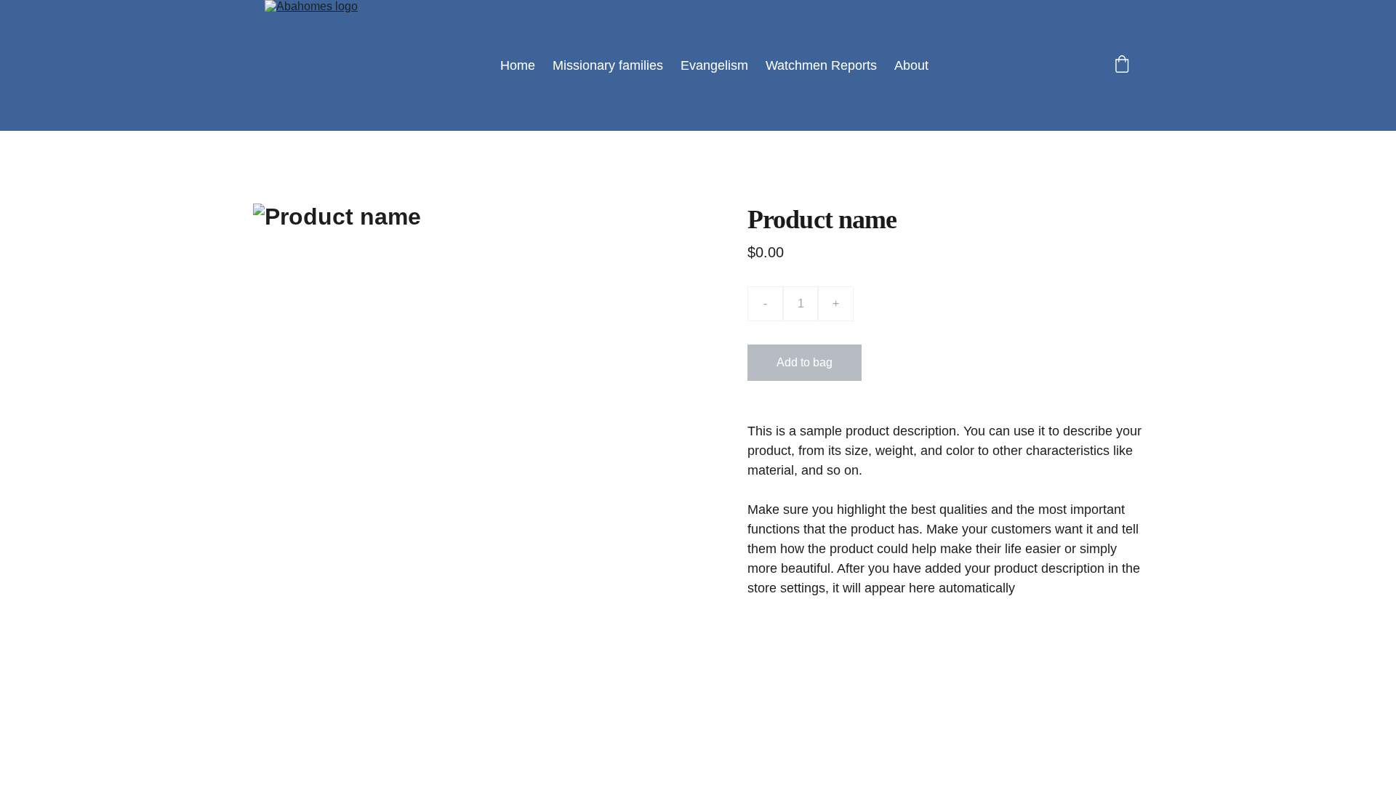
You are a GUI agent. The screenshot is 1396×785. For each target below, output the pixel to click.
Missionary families (608, 65)
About (911, 65)
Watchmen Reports (821, 65)
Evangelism (714, 65)
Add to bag (805, 362)
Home (517, 65)
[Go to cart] (1121, 66)
